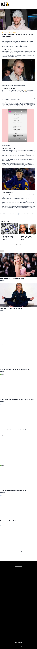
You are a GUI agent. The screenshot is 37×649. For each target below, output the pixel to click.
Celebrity (10, 32)
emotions (25, 144)
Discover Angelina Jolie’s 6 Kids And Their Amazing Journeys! (28, 213)
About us (8, 640)
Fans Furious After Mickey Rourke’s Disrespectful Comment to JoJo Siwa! (14, 338)
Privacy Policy (30, 640)
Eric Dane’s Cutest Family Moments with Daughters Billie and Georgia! (14, 490)
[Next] (34, 233)
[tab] (16, 244)
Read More (2, 280)
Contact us (21, 640)
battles (25, 90)
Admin (3, 38)
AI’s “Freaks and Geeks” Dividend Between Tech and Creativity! (9, 238)
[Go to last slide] (3, 233)
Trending (14, 32)
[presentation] (18, 265)
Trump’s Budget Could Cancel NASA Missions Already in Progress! (13, 520)
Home (5, 640)
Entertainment (4, 32)
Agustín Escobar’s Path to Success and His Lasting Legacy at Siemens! (14, 551)
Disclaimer (25, 640)
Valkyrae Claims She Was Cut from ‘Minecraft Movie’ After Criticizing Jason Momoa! (17, 399)
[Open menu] (36, 4)
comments (32, 82)
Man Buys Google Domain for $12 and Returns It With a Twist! (12, 460)
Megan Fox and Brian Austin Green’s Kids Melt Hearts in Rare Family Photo (15, 369)
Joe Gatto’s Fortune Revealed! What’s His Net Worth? (7, 213)
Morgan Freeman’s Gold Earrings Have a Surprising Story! (27, 238)
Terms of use (13, 640)
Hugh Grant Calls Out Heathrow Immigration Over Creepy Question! (13, 429)
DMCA (17, 640)
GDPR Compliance (18, 642)
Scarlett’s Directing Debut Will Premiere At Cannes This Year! (12, 278)
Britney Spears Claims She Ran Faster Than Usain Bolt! (11, 308)
